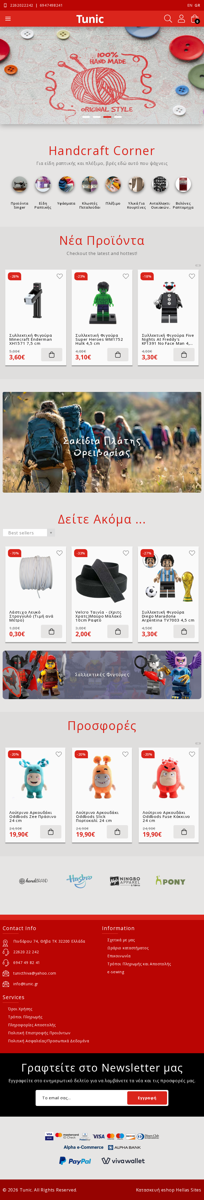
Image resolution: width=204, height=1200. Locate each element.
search (168, 18)
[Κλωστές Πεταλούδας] (89, 184)
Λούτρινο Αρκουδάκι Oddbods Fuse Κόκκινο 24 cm (100, 816)
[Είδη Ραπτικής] (43, 184)
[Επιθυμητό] (59, 276)
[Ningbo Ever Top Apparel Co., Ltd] (88, 881)
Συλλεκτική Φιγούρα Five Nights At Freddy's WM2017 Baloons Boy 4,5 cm (168, 339)
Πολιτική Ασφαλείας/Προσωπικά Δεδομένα (48, 1040)
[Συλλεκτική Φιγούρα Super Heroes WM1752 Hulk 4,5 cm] (35, 300)
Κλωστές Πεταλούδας (89, 205)
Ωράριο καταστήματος (127, 947)
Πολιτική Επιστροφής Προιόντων (39, 1032)
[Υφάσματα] (66, 184)
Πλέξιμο (113, 203)
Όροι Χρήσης (20, 1008)
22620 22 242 (26, 951)
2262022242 (21, 5)
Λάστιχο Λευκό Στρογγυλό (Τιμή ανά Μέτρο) (31, 616)
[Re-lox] (180, 881)
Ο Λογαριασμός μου (181, 18)
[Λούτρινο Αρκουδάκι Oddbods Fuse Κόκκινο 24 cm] (102, 777)
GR (197, 5)
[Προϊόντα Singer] (19, 184)
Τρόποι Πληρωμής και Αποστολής (139, 963)
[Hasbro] (43, 881)
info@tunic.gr (25, 983)
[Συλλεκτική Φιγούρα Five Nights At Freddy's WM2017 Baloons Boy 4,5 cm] (168, 300)
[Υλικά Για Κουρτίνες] (136, 184)
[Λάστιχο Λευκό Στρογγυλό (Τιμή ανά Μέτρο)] (35, 577)
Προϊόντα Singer (19, 205)
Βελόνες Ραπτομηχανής (183, 205)
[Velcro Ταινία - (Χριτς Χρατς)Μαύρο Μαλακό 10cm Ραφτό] (102, 577)
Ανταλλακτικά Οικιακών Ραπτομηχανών (160, 205)
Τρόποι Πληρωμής (25, 1016)
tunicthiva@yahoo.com (34, 973)
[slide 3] (102, 75)
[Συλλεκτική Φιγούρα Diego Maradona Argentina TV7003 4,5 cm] (168, 577)
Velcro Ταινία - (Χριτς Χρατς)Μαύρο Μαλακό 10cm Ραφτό (98, 616)
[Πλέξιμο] (113, 184)
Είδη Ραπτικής (43, 205)
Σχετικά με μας (121, 939)
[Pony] (134, 881)
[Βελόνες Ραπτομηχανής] (183, 184)
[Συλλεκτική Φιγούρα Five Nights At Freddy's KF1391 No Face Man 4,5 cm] (102, 300)
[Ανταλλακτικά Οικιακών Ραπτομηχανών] (160, 184)
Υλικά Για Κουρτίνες (136, 205)
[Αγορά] (51, 354)
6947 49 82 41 (26, 962)
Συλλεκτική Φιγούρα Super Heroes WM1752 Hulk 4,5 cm (33, 339)
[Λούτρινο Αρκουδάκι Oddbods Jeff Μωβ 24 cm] (169, 777)
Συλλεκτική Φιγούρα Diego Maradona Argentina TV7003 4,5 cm (168, 616)
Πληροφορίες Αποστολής (32, 1024)
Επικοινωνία (119, 955)
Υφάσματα (66, 203)
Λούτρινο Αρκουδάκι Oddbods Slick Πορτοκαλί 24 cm (31, 816)
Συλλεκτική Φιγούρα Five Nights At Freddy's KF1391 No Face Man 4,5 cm (101, 339)
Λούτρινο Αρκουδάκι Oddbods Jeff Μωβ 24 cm (165, 816)
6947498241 (51, 5)
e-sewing (115, 971)
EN (190, 5)
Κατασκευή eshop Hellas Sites (168, 1190)
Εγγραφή (147, 1097)
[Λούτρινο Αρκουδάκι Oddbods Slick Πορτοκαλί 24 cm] (36, 777)
